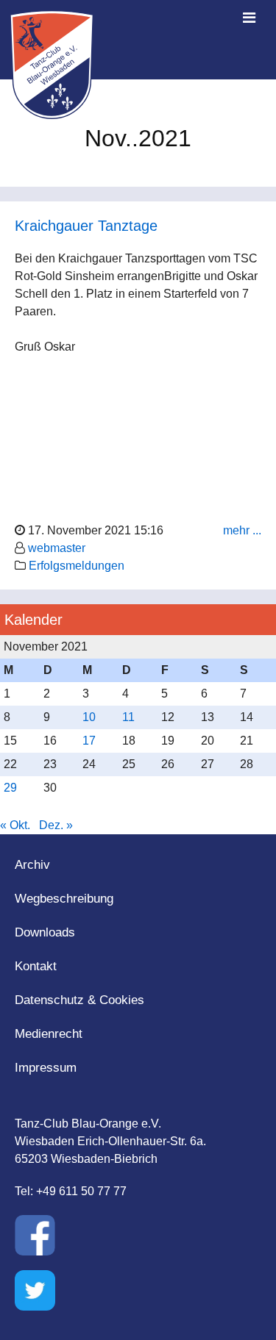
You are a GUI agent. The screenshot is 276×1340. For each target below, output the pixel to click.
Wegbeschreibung (64, 899)
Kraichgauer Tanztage (86, 226)
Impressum (46, 1068)
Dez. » (56, 825)
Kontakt (36, 966)
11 (128, 717)
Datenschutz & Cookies (79, 1000)
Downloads (45, 932)
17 (89, 740)
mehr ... (242, 530)
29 (10, 787)
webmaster (56, 548)
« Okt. (15, 825)
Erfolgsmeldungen (76, 565)
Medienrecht (48, 1034)
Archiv (32, 865)
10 (89, 717)
